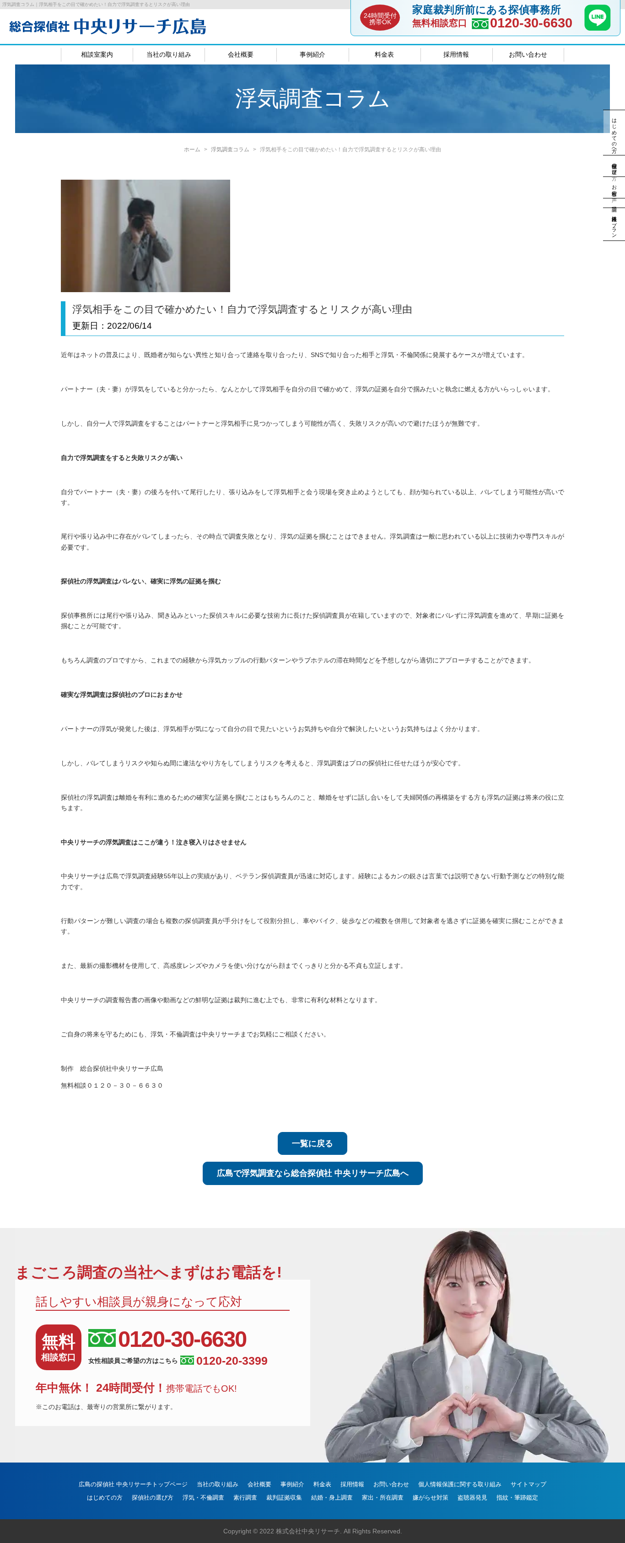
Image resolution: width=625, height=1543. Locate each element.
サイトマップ (528, 1484)
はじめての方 (105, 1497)
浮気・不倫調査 (203, 1497)
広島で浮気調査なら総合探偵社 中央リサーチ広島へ (313, 1173)
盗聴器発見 (472, 1497)
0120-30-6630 (531, 23)
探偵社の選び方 (152, 1497)
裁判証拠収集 (284, 1497)
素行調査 (245, 1497)
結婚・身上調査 (332, 1497)
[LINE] (597, 28)
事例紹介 (312, 54)
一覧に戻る (312, 1143)
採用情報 (456, 54)
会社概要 (240, 54)
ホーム (192, 149)
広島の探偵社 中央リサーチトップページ (133, 1484)
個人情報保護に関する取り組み (459, 1484)
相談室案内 (97, 54)
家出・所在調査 (383, 1497)
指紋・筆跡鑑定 (517, 1497)
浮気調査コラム (230, 149)
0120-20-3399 (232, 1361)
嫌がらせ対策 (430, 1497)
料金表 (384, 54)
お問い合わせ (528, 54)
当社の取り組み (168, 54)
